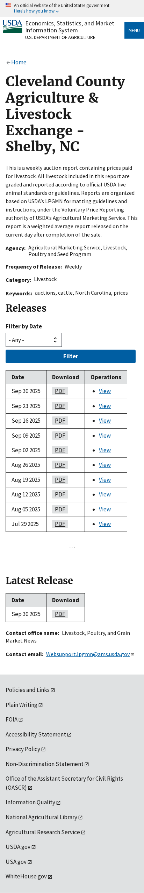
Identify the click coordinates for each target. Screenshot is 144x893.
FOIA (11, 719)
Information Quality (30, 802)
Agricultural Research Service (43, 832)
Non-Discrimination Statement (45, 764)
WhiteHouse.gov (26, 876)
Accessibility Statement (36, 734)
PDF (58, 391)
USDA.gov (18, 847)
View (105, 391)
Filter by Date (24, 326)
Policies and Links (28, 690)
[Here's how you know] (72, 8)
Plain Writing (21, 705)
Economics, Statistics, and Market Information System (69, 26)
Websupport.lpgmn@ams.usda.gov (88, 654)
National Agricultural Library (41, 817)
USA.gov (16, 862)
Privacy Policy (23, 749)
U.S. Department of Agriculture (60, 37)
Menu (134, 30)
